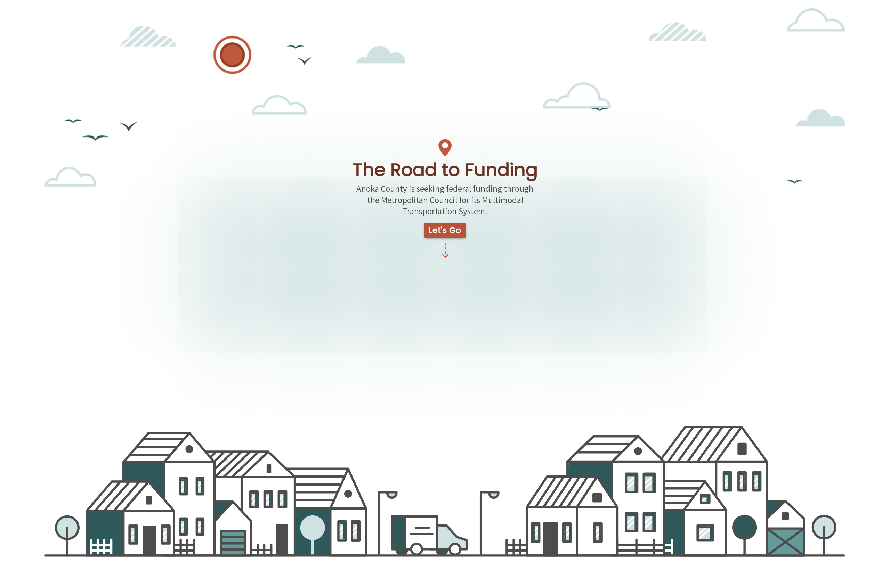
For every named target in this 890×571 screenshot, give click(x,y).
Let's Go (445, 230)
